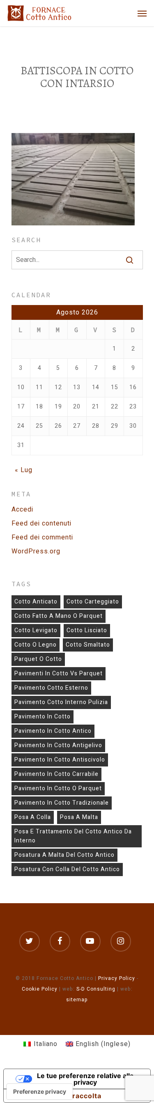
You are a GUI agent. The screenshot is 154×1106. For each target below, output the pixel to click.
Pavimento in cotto (42, 716)
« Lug (23, 470)
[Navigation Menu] (142, 13)
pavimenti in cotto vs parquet (58, 673)
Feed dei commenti (42, 537)
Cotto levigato (35, 630)
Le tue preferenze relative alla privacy (85, 1079)
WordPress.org (35, 551)
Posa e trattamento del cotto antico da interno (73, 836)
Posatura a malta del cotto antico (64, 855)
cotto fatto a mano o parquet (58, 616)
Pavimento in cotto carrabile (56, 774)
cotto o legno (35, 644)
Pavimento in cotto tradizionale (61, 803)
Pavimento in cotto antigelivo (58, 745)
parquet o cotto (38, 659)
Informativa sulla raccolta (55, 1096)
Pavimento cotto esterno (51, 688)
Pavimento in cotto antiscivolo (59, 759)
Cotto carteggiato (93, 601)
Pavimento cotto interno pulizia (61, 702)
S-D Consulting (95, 989)
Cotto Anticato (35, 601)
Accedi (22, 509)
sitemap (77, 999)
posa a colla (32, 817)
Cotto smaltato (88, 644)
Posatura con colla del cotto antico (67, 869)
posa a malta (79, 817)
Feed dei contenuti (41, 523)
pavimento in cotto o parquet (58, 788)
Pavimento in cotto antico (53, 731)
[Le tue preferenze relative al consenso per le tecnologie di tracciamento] (40, 1091)
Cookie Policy (39, 989)
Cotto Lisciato (87, 630)
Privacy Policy (116, 978)
